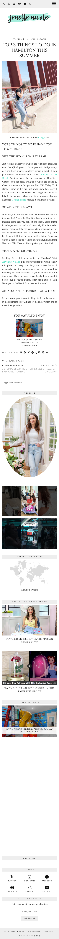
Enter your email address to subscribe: (29, 904)
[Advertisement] (29, 790)
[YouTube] (19, 3)
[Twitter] (4, 3)
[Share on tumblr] (36, 352)
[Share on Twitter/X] (29, 352)
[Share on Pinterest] (33, 352)
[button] (55, 3)
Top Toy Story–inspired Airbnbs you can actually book (29, 342)
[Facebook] (25, 3)
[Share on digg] (47, 352)
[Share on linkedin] (39, 352)
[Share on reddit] (43, 352)
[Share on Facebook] (25, 352)
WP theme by (29, 936)
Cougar (41, 137)
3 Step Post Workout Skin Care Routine (15, 368)
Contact (49, 931)
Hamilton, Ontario (14, 361)
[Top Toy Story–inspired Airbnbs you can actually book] (29, 328)
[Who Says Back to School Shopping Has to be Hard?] (29, 501)
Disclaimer (34, 931)
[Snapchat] (30, 3)
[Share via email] (21, 352)
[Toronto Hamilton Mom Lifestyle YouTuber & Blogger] (29, 17)
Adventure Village (11, 261)
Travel (17, 39)
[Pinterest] (14, 3)
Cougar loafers (19, 199)
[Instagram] (9, 3)
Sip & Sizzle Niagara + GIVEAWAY (43, 368)
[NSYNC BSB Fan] (29, 533)
